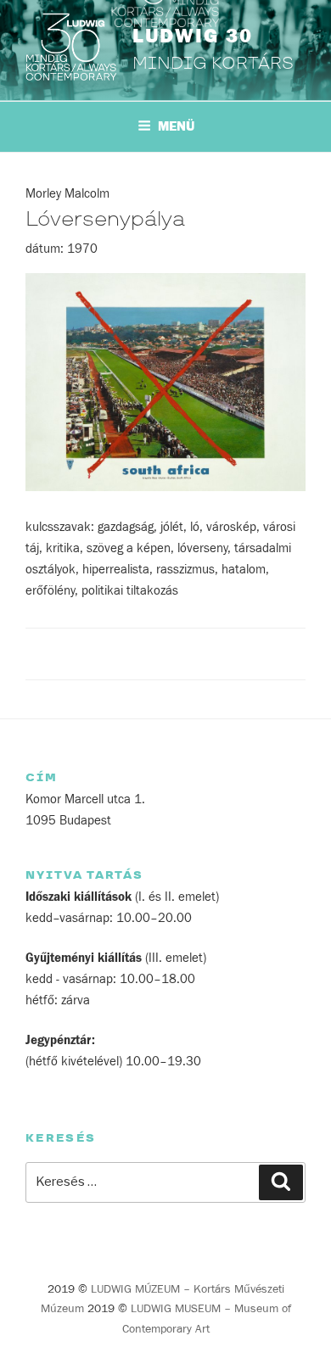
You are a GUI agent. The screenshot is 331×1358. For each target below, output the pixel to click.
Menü (176, 126)
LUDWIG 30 (192, 36)
